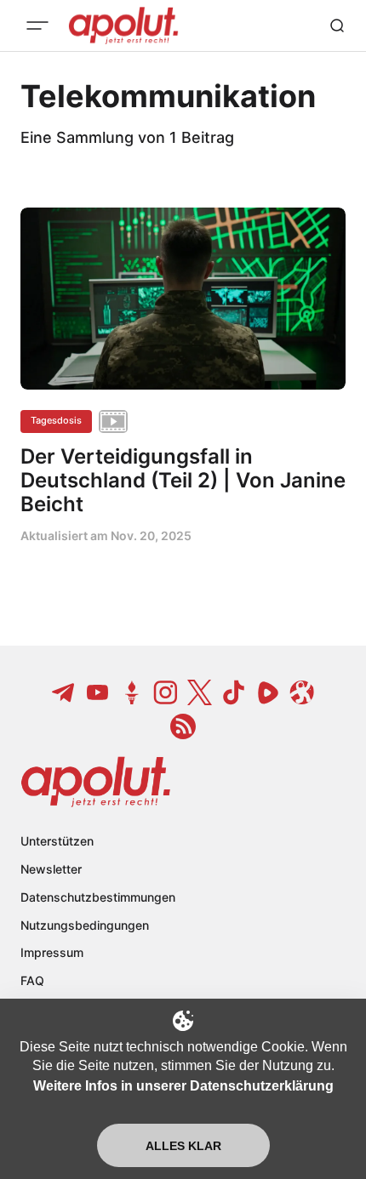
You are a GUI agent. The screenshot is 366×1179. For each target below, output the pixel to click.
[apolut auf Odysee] (302, 692)
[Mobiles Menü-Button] (37, 26)
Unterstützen (57, 841)
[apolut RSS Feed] (183, 726)
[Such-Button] (337, 25)
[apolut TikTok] (234, 692)
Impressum (51, 952)
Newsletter (51, 869)
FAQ (32, 980)
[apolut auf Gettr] (132, 692)
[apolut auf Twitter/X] (200, 692)
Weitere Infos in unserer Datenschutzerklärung (183, 1086)
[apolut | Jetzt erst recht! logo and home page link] (95, 781)
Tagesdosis (56, 420)
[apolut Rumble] (268, 692)
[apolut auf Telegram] (64, 692)
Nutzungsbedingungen (84, 925)
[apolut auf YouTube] (98, 692)
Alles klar (183, 1146)
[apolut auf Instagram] (166, 692)
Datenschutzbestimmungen (97, 897)
